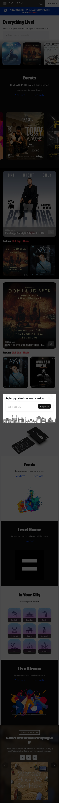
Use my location (44, 406)
